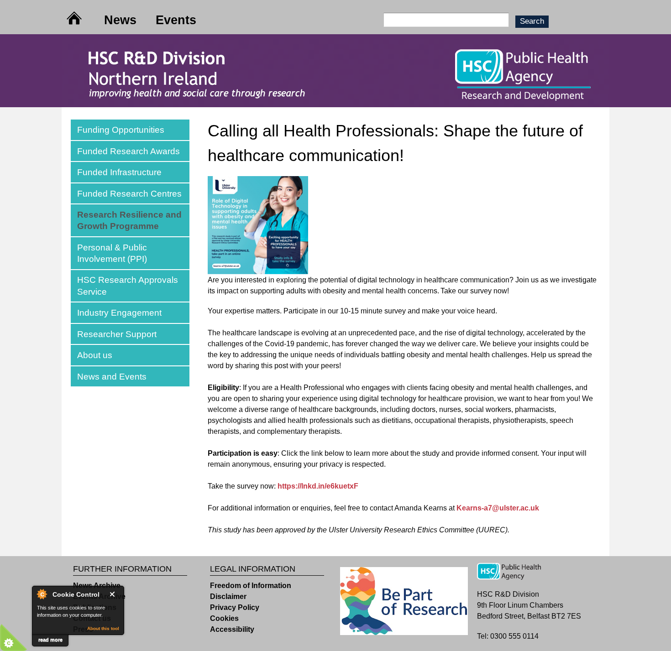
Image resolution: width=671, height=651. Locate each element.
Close (114, 594)
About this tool (103, 628)
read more (50, 639)
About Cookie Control (41, 594)
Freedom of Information (250, 585)
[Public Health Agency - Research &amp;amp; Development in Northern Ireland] (335, 101)
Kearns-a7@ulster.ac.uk (497, 508)
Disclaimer (228, 596)
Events (176, 20)
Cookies (224, 618)
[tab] (130, 130)
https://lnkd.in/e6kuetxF (318, 486)
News (120, 20)
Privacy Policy (234, 607)
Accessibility (232, 629)
